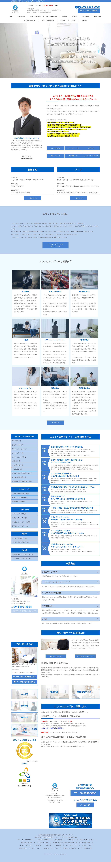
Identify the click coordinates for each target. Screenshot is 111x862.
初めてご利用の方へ (18, 445)
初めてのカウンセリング (87, 839)
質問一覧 (62, 20)
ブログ (73, 20)
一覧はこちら (32, 198)
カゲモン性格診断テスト (19, 538)
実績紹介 (74, 16)
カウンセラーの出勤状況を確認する (52, 728)
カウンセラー (21, 16)
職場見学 (48, 845)
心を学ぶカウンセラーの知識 (21, 522)
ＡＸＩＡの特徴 (55, 148)
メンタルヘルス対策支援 (51, 593)
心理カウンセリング (49, 572)
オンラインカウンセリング (85, 656)
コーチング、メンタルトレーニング (56, 582)
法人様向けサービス (29, 20)
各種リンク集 (88, 848)
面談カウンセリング (56, 656)
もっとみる (55, 422)
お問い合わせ (23, 848)
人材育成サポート (49, 606)
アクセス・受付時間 (35, 16)
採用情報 (38, 845)
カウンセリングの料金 (19, 457)
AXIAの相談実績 (17, 469)
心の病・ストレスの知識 (19, 518)
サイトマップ (35, 848)
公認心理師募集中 (26, 158)
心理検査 (64, 16)
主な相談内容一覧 (17, 465)
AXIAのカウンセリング (19, 449)
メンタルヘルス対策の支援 (20, 493)
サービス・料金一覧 (51, 16)
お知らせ (46, 848)
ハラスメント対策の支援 (19, 497)
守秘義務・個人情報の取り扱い (22, 481)
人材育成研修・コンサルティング (22, 554)
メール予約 (85, 805)
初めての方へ (97, 16)
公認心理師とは (58, 839)
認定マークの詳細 (32, 761)
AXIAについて (16, 441)
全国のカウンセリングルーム (71, 848)
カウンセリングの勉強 (19, 514)
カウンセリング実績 (26, 842)
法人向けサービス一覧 (91, 155)
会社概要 (84, 20)
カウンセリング (55, 155)
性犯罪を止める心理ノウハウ (21, 542)
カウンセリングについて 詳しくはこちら (55, 245)
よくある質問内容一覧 (19, 477)
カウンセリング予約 (71, 845)
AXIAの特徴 (85, 16)
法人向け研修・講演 (84, 842)
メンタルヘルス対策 (42, 842)
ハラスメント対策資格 (48, 20)
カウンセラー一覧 (73, 148)
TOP (11, 16)
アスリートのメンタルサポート (22, 558)
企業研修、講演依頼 (18, 501)
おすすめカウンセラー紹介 (20, 526)
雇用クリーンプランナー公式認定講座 (63, 842)
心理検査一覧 (73, 155)
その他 (44, 619)
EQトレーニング (86, 845)
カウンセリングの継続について (22, 473)
